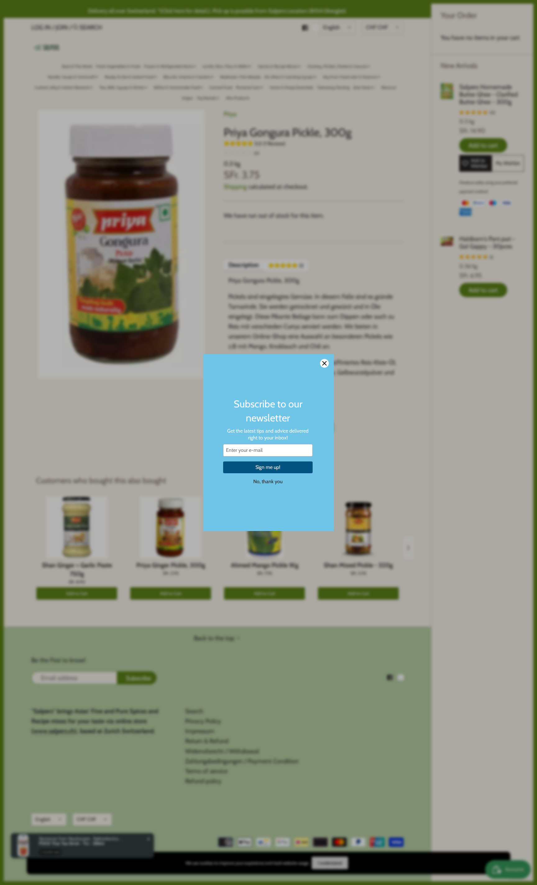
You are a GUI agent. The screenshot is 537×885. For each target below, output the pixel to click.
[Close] (324, 363)
